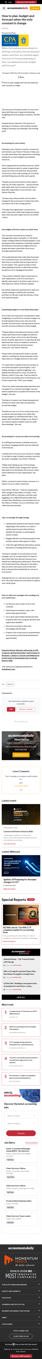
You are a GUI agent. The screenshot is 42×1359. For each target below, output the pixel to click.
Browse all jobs (32, 1142)
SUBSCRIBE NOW (21, 1336)
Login (10, 2)
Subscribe (35, 8)
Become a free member (26, 2)
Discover (10, 684)
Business (5, 28)
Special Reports (17, 899)
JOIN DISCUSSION (21, 786)
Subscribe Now (21, 755)
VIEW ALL (21, 997)
